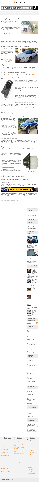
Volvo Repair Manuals (4, 468)
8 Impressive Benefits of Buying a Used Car (34, 296)
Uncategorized (30, 475)
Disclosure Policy (30, 416)
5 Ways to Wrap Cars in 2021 (18, 464)
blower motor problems (12, 74)
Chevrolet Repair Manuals (5, 442)
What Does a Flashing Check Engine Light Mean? (32, 258)
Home (3, 12)
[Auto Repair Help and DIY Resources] (19, 2)
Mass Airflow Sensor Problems (31, 400)
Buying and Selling (31, 456)
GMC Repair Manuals (4, 458)
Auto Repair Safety (30, 352)
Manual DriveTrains (30, 383)
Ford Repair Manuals (4, 449)
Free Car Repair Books (31, 344)
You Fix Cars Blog (9, 12)
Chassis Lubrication (30, 394)
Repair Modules (30, 469)
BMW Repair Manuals (4, 452)
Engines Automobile (30, 362)
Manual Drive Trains (31, 370)
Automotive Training (31, 454)
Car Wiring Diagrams (31, 391)
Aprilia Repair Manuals (32, 225)
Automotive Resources (18, 12)
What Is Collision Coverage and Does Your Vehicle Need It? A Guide (34, 281)
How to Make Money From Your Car (33, 311)
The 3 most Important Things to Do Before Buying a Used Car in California (32, 272)
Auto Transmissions (30, 373)
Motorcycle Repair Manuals (8, 14)
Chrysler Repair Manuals (5, 465)
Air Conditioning (30, 360)
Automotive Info (31, 452)
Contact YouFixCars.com (31, 411)
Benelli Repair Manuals (32, 226)
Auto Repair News (30, 347)
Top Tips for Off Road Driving (34, 288)
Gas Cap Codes (29, 403)
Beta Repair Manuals (32, 228)
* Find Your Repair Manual (5, 471)
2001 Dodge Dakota (21, 97)
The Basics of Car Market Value (34, 304)
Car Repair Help (30, 336)
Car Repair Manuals (29, 12)
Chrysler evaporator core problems (8, 43)
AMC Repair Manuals (32, 215)
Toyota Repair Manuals (5, 455)
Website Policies (30, 413)
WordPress (11, 479)
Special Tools (29, 349)
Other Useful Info (31, 465)
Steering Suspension (31, 368)
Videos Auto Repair (30, 339)
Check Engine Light (31, 460)
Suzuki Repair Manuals (5, 446)
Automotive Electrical (31, 365)
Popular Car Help (31, 467)
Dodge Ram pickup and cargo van (16, 67)
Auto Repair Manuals (31, 334)
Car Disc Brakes (30, 378)
